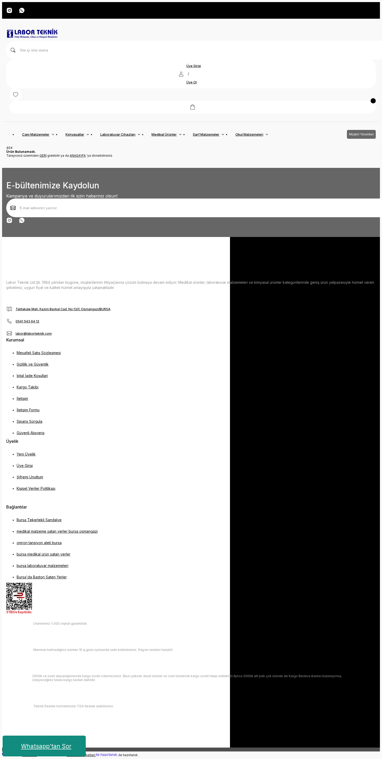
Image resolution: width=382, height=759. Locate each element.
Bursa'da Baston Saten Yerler (42, 577)
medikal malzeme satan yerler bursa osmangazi (57, 531)
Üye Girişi (193, 66)
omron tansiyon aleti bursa (39, 542)
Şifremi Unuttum (30, 477)
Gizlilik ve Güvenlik (33, 364)
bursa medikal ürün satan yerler (43, 554)
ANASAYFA (78, 155)
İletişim (22, 398)
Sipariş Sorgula (29, 421)
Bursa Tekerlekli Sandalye (39, 520)
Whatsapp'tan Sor (46, 746)
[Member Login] (181, 74)
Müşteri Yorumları (361, 134)
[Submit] (13, 208)
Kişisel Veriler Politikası (36, 488)
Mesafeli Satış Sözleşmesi (39, 353)
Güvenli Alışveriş (30, 433)
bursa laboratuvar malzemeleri (42, 565)
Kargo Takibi (27, 387)
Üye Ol (191, 82)
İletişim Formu (28, 410)
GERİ (43, 155)
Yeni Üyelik (26, 454)
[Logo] (32, 34)
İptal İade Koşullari (32, 375)
